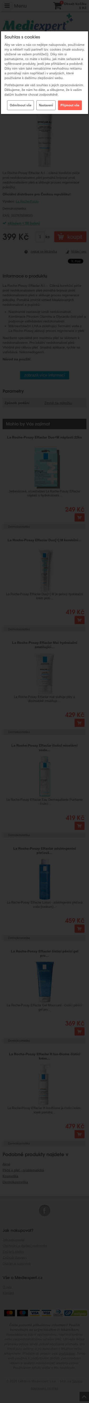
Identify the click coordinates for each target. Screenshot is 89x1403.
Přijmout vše (70, 105)
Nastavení (46, 105)
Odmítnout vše (20, 105)
